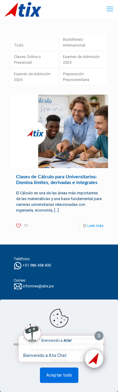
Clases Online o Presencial (27, 59)
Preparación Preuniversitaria (76, 77)
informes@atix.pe (38, 286)
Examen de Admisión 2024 (81, 59)
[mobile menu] (110, 9)
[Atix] (23, 9)
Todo (19, 45)
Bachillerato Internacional (74, 42)
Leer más (95, 225)
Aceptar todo (59, 375)
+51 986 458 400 (36, 265)
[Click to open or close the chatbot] (94, 359)
